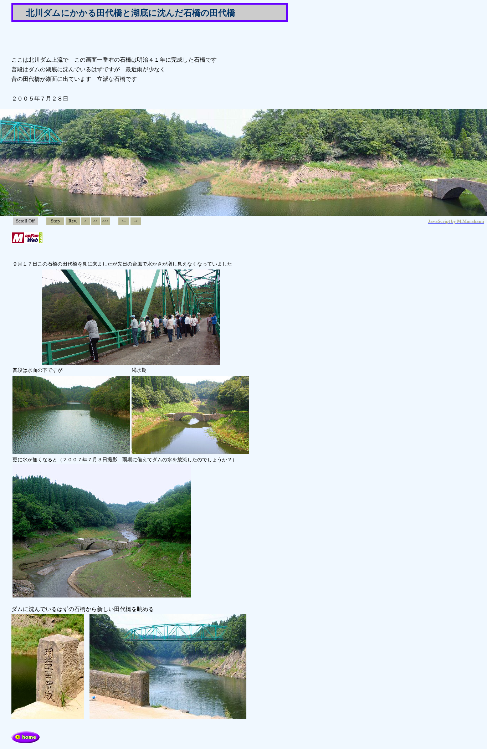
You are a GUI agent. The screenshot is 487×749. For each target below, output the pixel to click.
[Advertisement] (94, 38)
